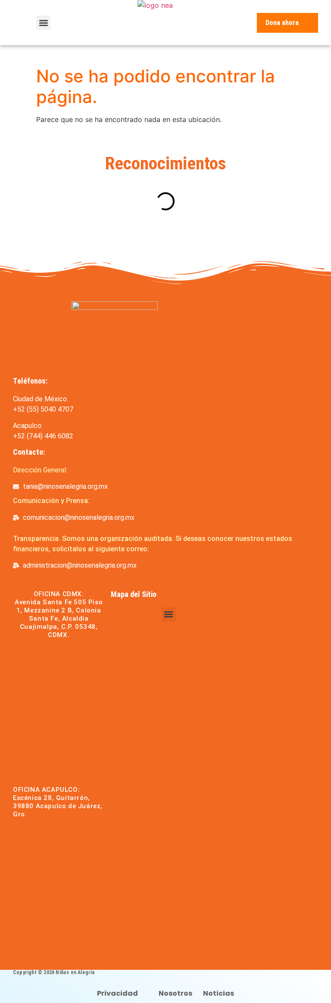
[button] (43, 23)
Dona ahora (282, 23)
